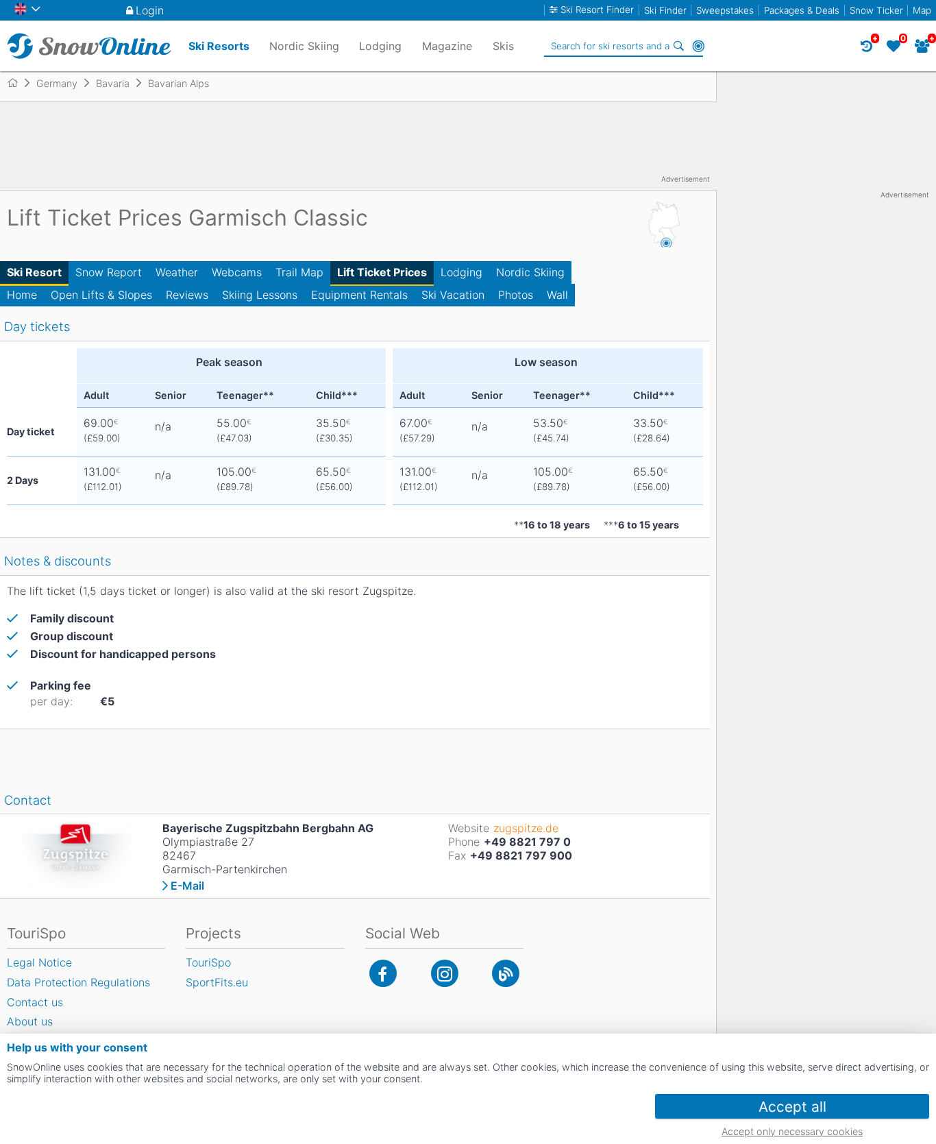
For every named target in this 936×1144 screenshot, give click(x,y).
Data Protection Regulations (78, 982)
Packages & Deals (801, 10)
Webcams (237, 272)
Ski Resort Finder (597, 10)
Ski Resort (34, 272)
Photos (515, 295)
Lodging (461, 272)
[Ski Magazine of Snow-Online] (505, 973)
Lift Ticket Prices (382, 272)
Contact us (35, 1002)
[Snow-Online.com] (89, 46)
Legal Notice (39, 962)
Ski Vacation (452, 295)
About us (30, 1021)
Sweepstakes (725, 10)
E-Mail (187, 885)
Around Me (698, 46)
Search (679, 46)
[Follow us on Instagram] (444, 973)
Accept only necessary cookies (792, 1131)
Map (922, 10)
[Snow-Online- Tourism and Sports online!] (18, 83)
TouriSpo (208, 962)
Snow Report (108, 272)
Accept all (792, 1106)
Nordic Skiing (530, 272)
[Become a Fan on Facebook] (383, 973)
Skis (503, 46)
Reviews (187, 295)
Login (150, 10)
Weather (177, 272)
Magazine (447, 46)
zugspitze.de (525, 828)
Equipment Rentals (359, 295)
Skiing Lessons (259, 295)
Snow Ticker (876, 10)
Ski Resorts (218, 46)
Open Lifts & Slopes (101, 295)
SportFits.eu (217, 982)
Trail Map (299, 272)
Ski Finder (665, 10)
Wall (557, 295)
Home (22, 295)
